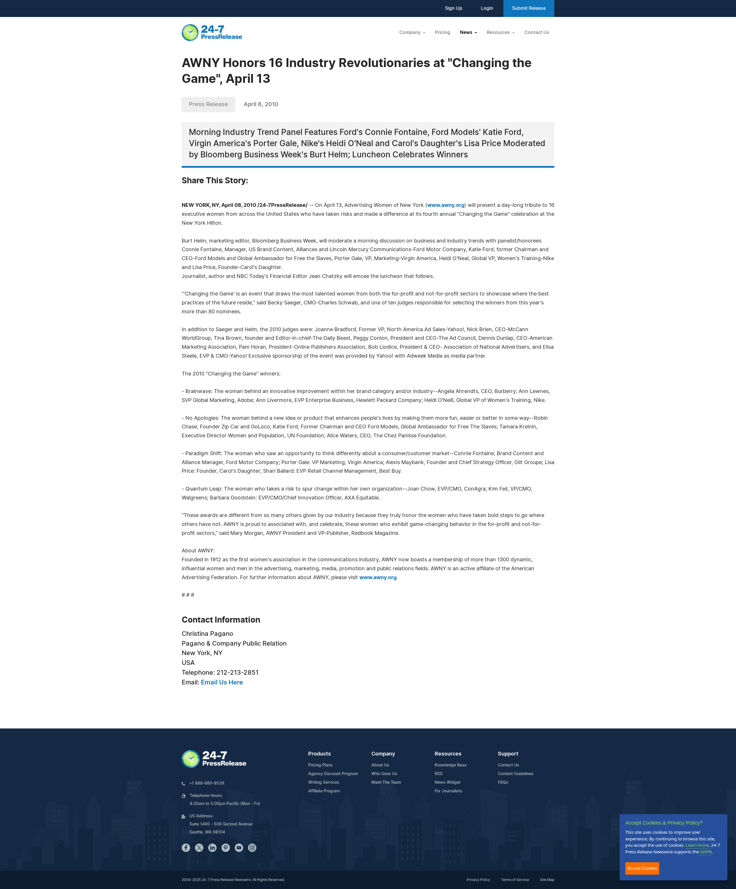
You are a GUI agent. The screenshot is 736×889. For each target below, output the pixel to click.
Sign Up (453, 8)
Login (487, 8)
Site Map (547, 880)
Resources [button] (499, 32)
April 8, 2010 (261, 104)
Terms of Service (515, 880)
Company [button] (410, 32)
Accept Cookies (642, 868)
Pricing (442, 32)
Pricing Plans (320, 765)
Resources (448, 754)
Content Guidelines (516, 774)
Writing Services (323, 783)
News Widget (448, 783)
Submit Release (529, 8)
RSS (438, 774)
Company (383, 754)
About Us (380, 765)
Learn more (697, 845)
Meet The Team (386, 783)
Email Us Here (222, 682)
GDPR (706, 851)
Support (508, 754)
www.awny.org (445, 205)
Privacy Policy (478, 880)
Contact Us (536, 32)
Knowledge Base (451, 765)
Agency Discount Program (333, 774)
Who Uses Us (384, 774)
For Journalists (448, 791)
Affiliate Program (324, 791)
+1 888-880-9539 (206, 783)
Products (319, 754)
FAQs (503, 783)
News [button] (467, 32)
